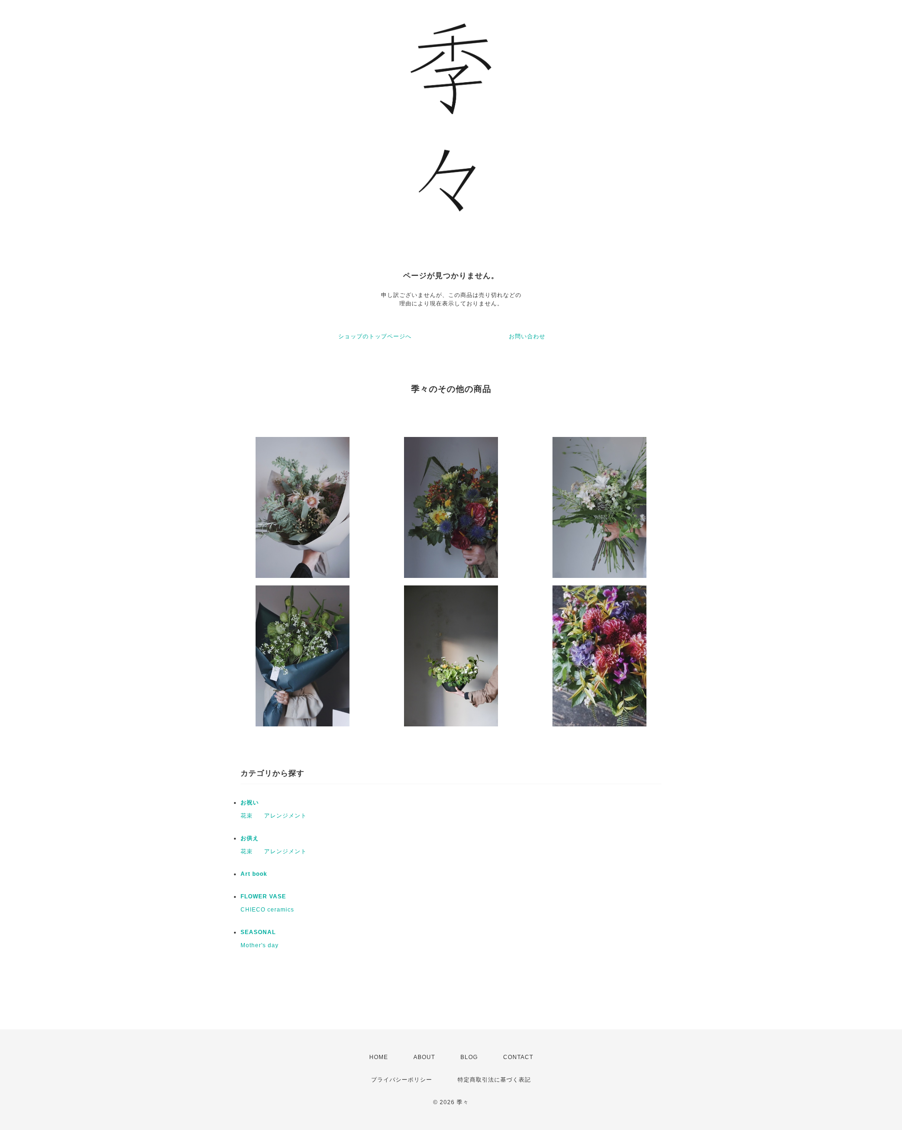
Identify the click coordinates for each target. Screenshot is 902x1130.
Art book (254, 874)
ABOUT (424, 1057)
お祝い (250, 802)
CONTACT (518, 1057)
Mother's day (260, 945)
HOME (378, 1057)
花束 (247, 815)
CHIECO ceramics (267, 909)
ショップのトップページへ (375, 336)
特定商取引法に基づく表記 (494, 1079)
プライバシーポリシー (401, 1079)
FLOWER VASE (263, 896)
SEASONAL (258, 932)
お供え (250, 838)
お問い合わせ (527, 336)
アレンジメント (285, 815)
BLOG (469, 1057)
